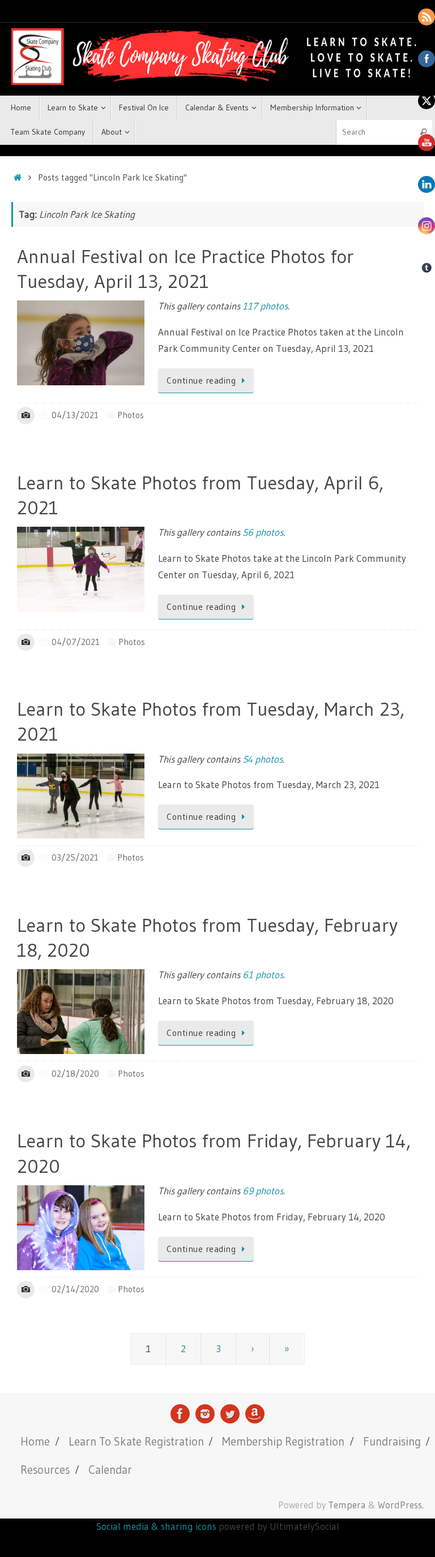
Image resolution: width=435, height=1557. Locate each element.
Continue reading (201, 380)
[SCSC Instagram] (205, 1413)
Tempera (347, 1505)
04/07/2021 (76, 641)
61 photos (262, 974)
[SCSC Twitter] (230, 1413)
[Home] (17, 177)
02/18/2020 (75, 1073)
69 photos (262, 1191)
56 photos (262, 532)
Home (35, 1441)
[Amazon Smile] (255, 1413)
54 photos (262, 759)
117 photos (265, 306)
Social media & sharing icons (157, 1526)
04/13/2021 (75, 415)
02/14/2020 (75, 1289)
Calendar (110, 1470)
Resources (45, 1470)
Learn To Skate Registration (136, 1441)
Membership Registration (283, 1441)
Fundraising (392, 1441)
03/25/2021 (75, 857)
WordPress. (401, 1505)
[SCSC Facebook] (180, 1413)
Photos (130, 415)
